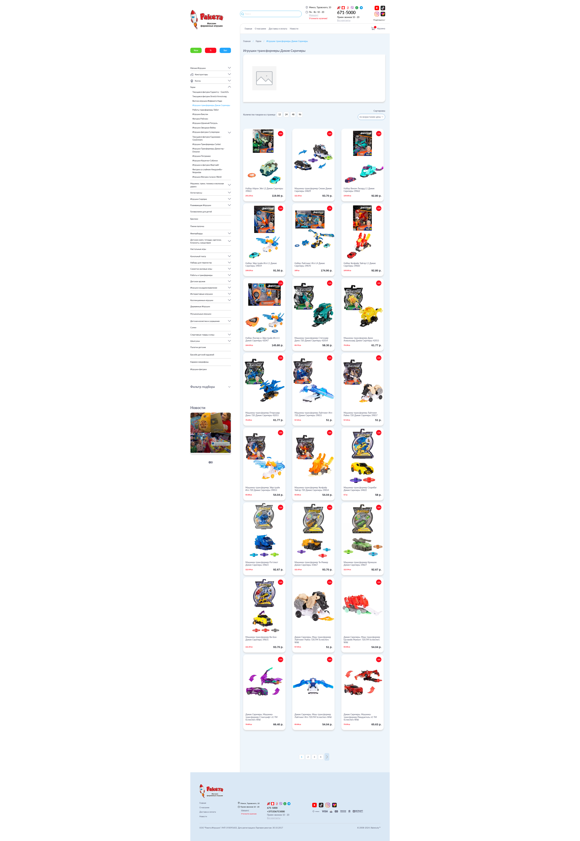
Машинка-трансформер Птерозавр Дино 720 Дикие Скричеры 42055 (262, 414)
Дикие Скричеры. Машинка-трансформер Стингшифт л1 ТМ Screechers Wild (261, 717)
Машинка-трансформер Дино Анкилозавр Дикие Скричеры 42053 (361, 339)
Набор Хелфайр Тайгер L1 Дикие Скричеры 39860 (360, 264)
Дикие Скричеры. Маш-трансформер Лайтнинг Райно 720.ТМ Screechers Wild (313, 640)
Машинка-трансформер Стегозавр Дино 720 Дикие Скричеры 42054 (311, 339)
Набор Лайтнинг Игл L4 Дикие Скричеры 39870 (310, 264)
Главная (248, 28)
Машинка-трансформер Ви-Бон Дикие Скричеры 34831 (261, 638)
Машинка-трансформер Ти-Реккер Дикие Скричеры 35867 (311, 563)
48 (293, 114)
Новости (294, 28)
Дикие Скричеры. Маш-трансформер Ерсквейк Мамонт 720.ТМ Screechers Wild (362, 640)
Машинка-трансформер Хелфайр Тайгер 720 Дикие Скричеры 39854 (312, 488)
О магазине (260, 28)
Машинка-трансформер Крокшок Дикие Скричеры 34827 (360, 563)
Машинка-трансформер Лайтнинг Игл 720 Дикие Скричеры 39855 (313, 414)
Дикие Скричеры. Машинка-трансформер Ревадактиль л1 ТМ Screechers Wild (360, 717)
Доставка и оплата (278, 28)
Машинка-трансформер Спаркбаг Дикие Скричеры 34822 (360, 488)
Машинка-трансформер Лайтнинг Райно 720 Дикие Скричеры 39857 (360, 414)
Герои (258, 41)
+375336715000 (276, 811)
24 (286, 114)
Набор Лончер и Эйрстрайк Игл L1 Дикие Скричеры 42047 (262, 339)
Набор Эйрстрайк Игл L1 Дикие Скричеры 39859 (261, 264)
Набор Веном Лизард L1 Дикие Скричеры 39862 (359, 189)
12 (279, 114)
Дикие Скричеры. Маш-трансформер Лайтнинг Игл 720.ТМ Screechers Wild (313, 715)
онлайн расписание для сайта (206, 452)
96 (300, 114)
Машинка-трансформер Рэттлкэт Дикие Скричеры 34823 (261, 563)
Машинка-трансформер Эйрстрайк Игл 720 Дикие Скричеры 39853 (262, 488)
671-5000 (346, 12)
